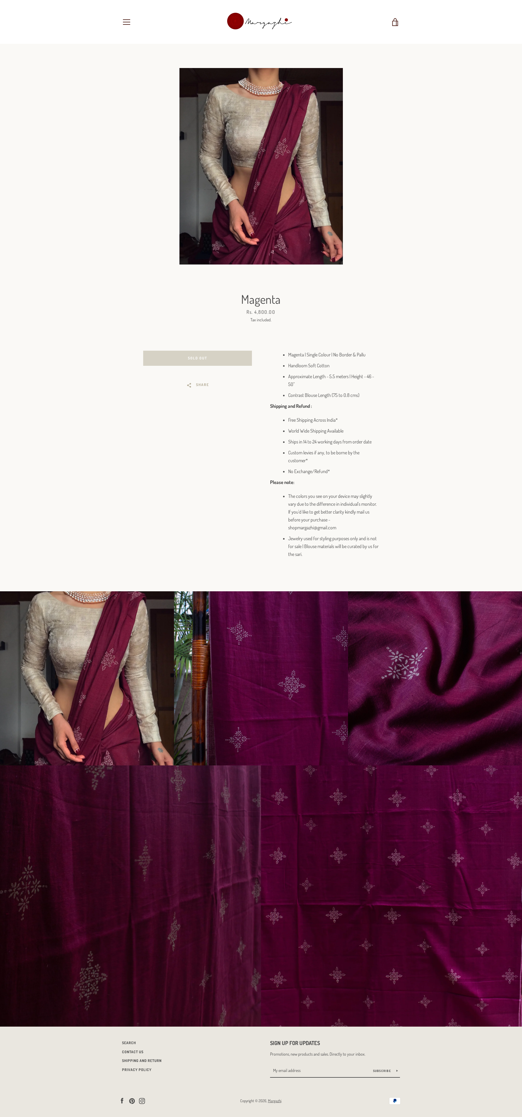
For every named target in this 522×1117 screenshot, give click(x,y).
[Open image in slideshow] (261, 166)
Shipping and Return (142, 1060)
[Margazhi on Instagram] (142, 1100)
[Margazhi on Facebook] (122, 1100)
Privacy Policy (137, 1069)
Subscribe (382, 1071)
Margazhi (274, 1100)
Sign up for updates (295, 1043)
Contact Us (132, 1052)
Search (129, 1043)
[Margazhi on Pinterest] (132, 1100)
